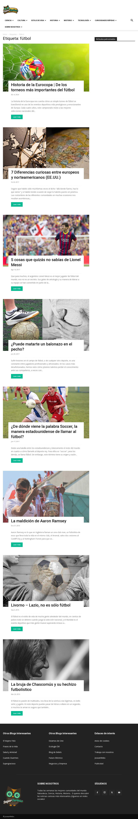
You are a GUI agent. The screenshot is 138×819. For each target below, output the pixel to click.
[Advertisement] (86, 10)
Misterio (68, 20)
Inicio (5, 34)
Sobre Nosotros (12, 27)
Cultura (21, 20)
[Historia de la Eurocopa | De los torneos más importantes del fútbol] (46, 68)
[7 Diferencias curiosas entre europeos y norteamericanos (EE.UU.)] (46, 153)
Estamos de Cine (56, 741)
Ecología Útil (54, 746)
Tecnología (83, 20)
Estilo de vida (37, 20)
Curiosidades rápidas (104, 20)
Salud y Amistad (10, 752)
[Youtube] (119, 792)
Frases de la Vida (10, 746)
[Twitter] (112, 792)
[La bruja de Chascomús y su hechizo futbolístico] (46, 665)
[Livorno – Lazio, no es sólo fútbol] (46, 581)
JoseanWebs (100, 758)
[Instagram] (104, 792)
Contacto (99, 746)
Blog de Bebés (55, 752)
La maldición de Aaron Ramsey (38, 521)
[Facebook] (97, 792)
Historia (54, 20)
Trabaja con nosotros (104, 752)
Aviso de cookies (102, 741)
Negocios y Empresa (58, 763)
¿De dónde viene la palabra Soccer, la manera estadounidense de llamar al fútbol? (44, 431)
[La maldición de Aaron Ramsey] (46, 497)
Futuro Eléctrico (56, 758)
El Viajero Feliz (9, 741)
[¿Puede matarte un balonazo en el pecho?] (46, 325)
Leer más (17, 117)
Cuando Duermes (10, 758)
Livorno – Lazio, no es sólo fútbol (40, 605)
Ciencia (8, 20)
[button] (132, 20)
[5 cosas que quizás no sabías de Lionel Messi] (46, 240)
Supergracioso (9, 763)
